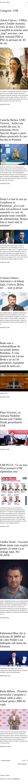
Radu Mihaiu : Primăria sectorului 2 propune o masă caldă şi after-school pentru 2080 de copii (13, 698)
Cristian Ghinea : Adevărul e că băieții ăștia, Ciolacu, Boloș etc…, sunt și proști (12, 282)
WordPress (17, 779)
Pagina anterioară (5, 760)
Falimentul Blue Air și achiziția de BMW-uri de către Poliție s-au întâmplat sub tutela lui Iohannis (13, 640)
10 (27, 760)
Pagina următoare (23, 763)
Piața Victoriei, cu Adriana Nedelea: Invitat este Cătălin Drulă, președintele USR (11, 419)
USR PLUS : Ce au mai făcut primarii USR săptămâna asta (13, 468)
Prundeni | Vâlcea (5, 2)
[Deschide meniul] (27, 2)
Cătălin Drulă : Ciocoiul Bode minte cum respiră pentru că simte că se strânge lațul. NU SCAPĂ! (14, 548)
